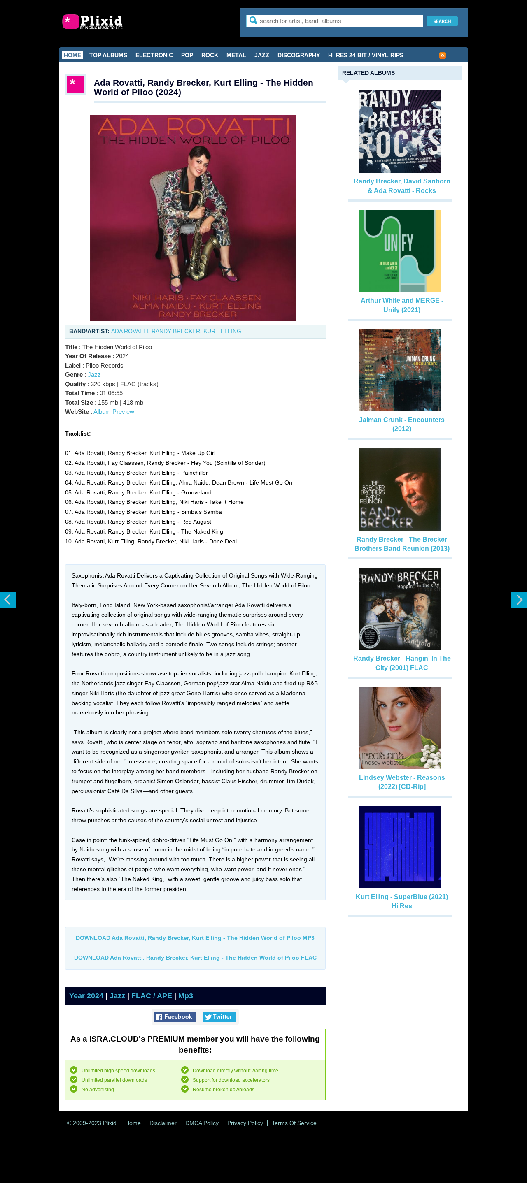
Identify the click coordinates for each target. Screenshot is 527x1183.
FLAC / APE (151, 996)
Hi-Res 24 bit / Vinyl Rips (365, 55)
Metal (236, 55)
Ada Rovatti (129, 331)
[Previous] (8, 600)
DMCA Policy (202, 1123)
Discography (298, 55)
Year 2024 (86, 996)
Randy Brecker (176, 331)
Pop (187, 55)
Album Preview (113, 411)
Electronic (154, 55)
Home (72, 55)
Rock (209, 55)
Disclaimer (163, 1123)
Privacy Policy (245, 1123)
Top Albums (108, 55)
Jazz (261, 55)
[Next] (519, 600)
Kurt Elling (222, 331)
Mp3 (185, 996)
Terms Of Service (294, 1123)
